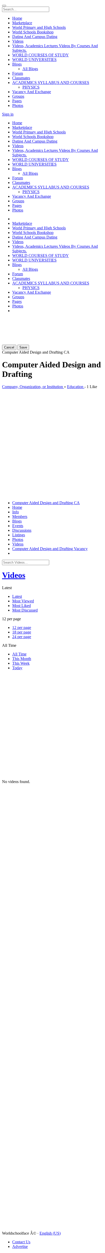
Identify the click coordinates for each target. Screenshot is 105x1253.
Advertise (20, 1246)
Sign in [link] (8, 114)
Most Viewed (23, 601)
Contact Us (21, 1242)
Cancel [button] (9, 347)
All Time (19, 654)
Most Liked (21, 605)
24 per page (21, 637)
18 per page (21, 632)
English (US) (50, 1233)
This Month (21, 658)
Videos (13, 575)
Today (17, 668)
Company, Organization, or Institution (33, 386)
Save (23, 347)
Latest (17, 596)
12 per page (21, 627)
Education (75, 386)
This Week (21, 663)
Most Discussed (25, 610)
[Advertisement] (32, 323)
